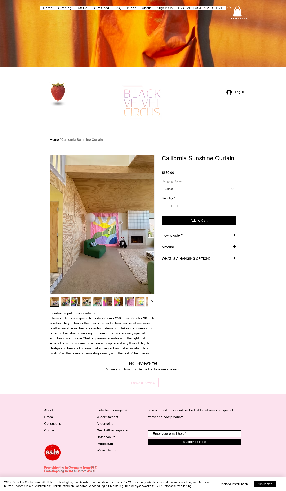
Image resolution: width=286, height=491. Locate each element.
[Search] (229, 8)
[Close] (280, 484)
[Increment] (177, 206)
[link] (237, 11)
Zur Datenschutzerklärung (174, 486)
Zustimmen (265, 484)
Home (54, 140)
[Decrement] (165, 206)
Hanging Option (173, 181)
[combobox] (199, 189)
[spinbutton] (171, 206)
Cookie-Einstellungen (234, 484)
